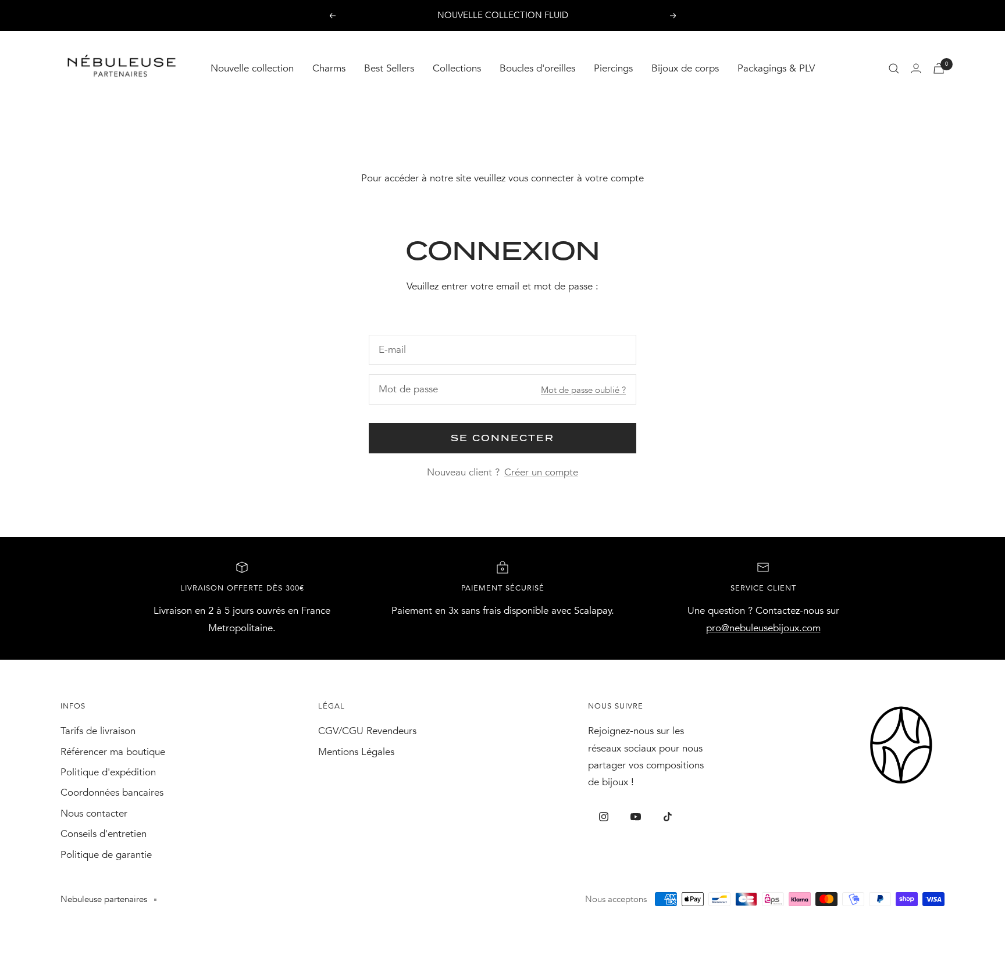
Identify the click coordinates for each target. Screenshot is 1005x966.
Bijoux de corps (685, 68)
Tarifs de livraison (98, 731)
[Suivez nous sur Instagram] (604, 817)
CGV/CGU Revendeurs (367, 731)
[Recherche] (894, 68)
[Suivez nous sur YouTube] (636, 817)
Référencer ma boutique (112, 752)
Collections (457, 68)
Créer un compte (541, 472)
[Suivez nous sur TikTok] (668, 817)
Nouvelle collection (252, 68)
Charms (328, 68)
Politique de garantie (106, 854)
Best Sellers (389, 68)
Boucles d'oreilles (537, 68)
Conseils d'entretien (103, 833)
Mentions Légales (356, 752)
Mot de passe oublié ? (583, 390)
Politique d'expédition (108, 772)
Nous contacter (93, 813)
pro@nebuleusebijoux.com (763, 628)
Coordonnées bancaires (111, 792)
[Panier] (939, 68)
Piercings (613, 68)
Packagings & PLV (776, 68)
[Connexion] (916, 68)
